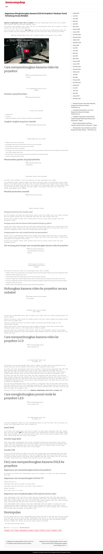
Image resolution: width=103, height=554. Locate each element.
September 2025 (77, 42)
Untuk (59, 530)
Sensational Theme (65, 552)
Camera (23, 527)
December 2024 (77, 66)
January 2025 (76, 64)
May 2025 (75, 53)
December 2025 (77, 34)
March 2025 (76, 58)
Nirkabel (31, 530)
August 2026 (76, 13)
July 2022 (75, 88)
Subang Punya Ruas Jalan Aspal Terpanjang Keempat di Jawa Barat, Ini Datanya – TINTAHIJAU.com (83, 105)
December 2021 (77, 98)
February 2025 (76, 61)
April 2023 (75, 77)
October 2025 (76, 40)
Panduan (37, 530)
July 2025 (75, 48)
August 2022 (76, 85)
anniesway (7, 527)
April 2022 (75, 93)
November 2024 (77, 69)
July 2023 (75, 74)
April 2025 (75, 56)
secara (48, 530)
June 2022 (75, 90)
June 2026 (75, 18)
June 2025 (75, 50)
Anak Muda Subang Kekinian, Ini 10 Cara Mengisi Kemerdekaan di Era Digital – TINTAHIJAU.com (82, 112)
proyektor (42, 530)
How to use (27, 527)
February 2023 (76, 80)
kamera (16, 530)
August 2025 (76, 45)
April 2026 (75, 24)
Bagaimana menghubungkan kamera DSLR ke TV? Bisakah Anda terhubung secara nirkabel (19, 542)
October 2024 (76, 72)
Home (6, 6)
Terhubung (54, 530)
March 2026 (76, 26)
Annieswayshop (15, 2)
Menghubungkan (23, 530)
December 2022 (77, 82)
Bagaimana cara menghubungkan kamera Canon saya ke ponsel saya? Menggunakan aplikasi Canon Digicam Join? (53, 543)
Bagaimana (7, 530)
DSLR (12, 530)
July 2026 (75, 16)
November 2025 (77, 37)
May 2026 (75, 21)
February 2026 (76, 29)
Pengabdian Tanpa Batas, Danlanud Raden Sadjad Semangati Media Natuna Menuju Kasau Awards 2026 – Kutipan (83, 118)
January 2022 (76, 96)
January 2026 (76, 32)
